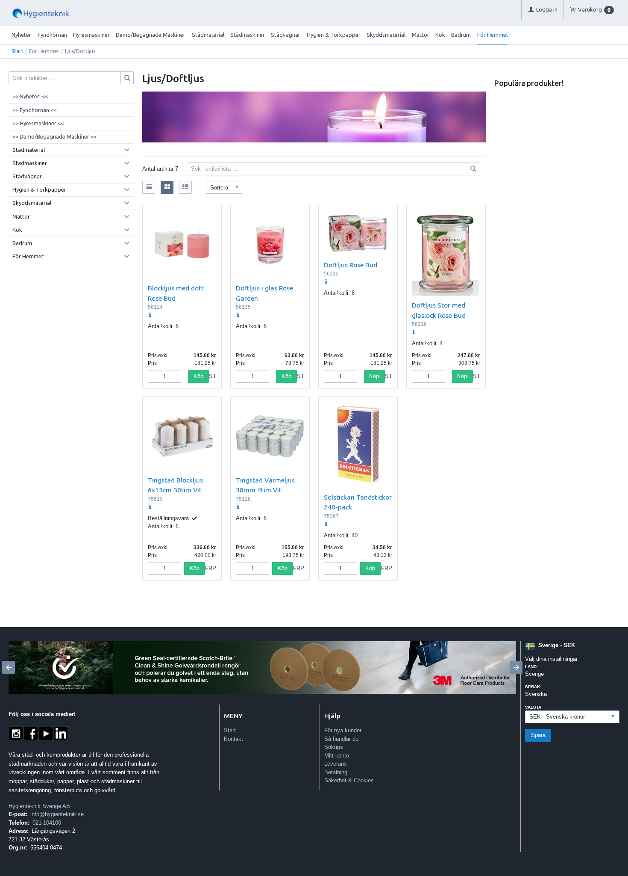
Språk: (533, 686)
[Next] (516, 667)
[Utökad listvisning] (185, 187)
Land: (531, 666)
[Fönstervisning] (167, 187)
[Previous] (8, 667)
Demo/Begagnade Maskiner (150, 35)
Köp (198, 376)
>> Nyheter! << (30, 96)
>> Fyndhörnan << (34, 110)
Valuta (533, 707)
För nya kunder (342, 730)
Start (17, 51)
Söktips (333, 747)
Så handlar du (341, 739)
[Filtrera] (473, 169)
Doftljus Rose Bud (350, 265)
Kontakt (233, 739)
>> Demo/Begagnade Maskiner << (54, 136)
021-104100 (46, 823)
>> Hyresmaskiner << (38, 123)
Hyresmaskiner (91, 35)
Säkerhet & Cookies (349, 780)
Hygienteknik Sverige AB (39, 806)
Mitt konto (336, 755)
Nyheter (21, 35)
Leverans (335, 764)
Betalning (335, 772)
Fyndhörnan (52, 35)
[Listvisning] (148, 187)
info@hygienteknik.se (57, 814)
